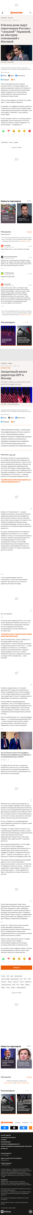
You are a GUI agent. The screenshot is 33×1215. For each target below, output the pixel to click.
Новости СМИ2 (16, 147)
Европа (3, 987)
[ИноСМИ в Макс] (5, 1128)
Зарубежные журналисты (8, 1137)
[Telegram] (5, 79)
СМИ (29, 979)
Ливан (10, 363)
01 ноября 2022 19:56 (6, 20)
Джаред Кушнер (15, 979)
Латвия (22, 984)
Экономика (25, 1122)
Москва (3, 976)
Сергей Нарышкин (21, 987)
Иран (11, 976)
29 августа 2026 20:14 (6, 365)
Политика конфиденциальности (10, 1144)
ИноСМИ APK (4, 1148)
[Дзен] (11, 75)
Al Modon (4, 363)
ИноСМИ (4, 18)
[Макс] (4, 75)
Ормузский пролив (6, 984)
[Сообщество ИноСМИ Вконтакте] (23, 1128)
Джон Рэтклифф (5, 979)
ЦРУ (21, 979)
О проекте (4, 1139)
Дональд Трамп (18, 976)
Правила (29, 232)
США (8, 976)
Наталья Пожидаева (10, 256)
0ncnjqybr (7, 245)
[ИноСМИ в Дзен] (14, 1128)
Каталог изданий (6, 1135)
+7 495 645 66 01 (5, 1165)
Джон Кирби (4, 142)
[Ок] (13, 79)
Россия (10, 18)
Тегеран (10, 981)
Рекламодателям (5, 1142)
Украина (16, 142)
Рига (18, 984)
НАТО (25, 979)
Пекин (8, 987)
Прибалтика (28, 981)
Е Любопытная (9, 273)
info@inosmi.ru (5, 1160)
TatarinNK (7, 284)
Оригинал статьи (5, 368)
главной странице (25, 241)
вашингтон (15, 981)
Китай (13, 984)
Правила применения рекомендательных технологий (16, 1146)
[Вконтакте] (20, 75)
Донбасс (27, 984)
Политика (3, 981)
